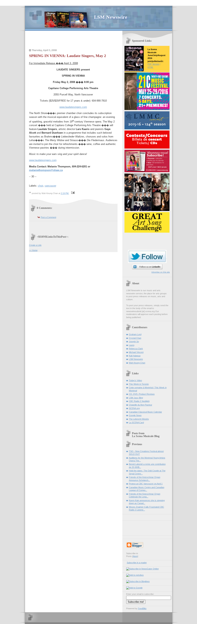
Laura (131, 345)
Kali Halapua (134, 356)
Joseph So (134, 341)
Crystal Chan (135, 338)
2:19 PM (65, 193)
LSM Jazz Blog (136, 398)
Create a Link (35, 245)
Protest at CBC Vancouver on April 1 (146, 484)
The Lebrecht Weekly (139, 419)
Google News (135, 415)
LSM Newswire (110, 17)
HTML (150, 67)
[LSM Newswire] (142, 569)
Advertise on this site (160, 272)
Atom (135, 556)
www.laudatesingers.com (73, 107)
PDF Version (153, 64)
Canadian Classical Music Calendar (145, 412)
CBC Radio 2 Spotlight (139, 401)
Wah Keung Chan (137, 363)
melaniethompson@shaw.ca (46, 170)
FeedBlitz (142, 608)
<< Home (33, 250)
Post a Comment (48, 217)
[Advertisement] (75, 40)
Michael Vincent (136, 352)
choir (40, 185)
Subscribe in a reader (137, 562)
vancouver (50, 185)
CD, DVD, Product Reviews (142, 394)
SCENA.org (134, 408)
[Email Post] (72, 193)
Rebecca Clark (136, 348)
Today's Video (135, 380)
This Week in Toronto (139, 384)
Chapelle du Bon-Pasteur (140, 405)
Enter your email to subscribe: (140, 594)
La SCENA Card (136, 422)
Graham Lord (135, 334)
